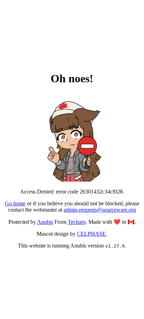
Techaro (77, 222)
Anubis (45, 222)
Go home (15, 203)
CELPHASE (91, 234)
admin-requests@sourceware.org (100, 210)
